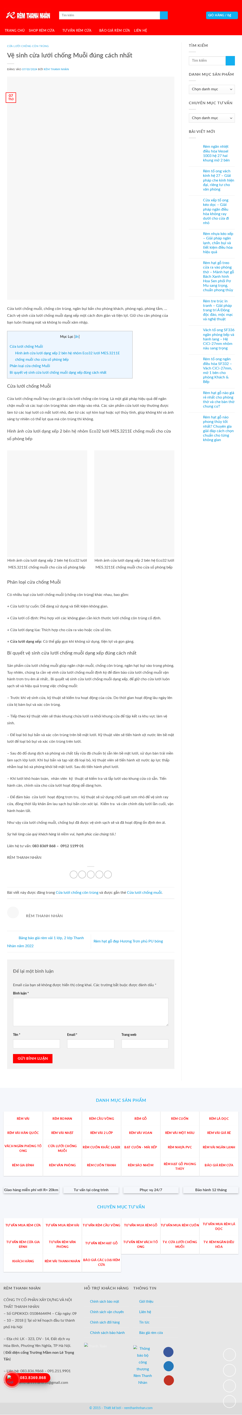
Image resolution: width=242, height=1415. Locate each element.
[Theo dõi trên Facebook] (168, 1352)
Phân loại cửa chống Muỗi (30, 366)
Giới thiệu (146, 1302)
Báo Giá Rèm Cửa (114, 30)
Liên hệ (145, 1312)
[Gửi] (164, 15)
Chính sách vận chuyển (107, 1312)
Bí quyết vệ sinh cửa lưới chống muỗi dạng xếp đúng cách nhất (58, 372)
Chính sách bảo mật (104, 1302)
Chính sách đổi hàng (105, 1322)
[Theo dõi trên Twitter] (169, 1366)
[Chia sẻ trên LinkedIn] (108, 874)
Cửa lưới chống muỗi (144, 892)
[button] (222, 15)
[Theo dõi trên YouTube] (169, 1380)
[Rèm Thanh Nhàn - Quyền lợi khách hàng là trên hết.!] (27, 15)
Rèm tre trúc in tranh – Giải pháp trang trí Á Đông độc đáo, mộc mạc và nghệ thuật (218, 310)
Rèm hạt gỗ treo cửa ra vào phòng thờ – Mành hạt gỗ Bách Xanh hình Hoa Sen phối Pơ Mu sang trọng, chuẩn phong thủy (218, 276)
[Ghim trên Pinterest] (99, 874)
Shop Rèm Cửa (42, 30)
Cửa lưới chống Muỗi (26, 346)
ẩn (77, 337)
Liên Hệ (140, 30)
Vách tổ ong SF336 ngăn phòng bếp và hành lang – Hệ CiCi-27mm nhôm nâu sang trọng (218, 339)
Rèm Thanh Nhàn (56, 69)
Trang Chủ (15, 30)
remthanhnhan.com (138, 1408)
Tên (16, 1035)
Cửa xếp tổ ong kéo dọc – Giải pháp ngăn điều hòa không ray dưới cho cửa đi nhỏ (216, 211)
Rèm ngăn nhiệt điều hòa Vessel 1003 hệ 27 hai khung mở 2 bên (216, 153)
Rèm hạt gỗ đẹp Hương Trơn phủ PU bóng (129, 941)
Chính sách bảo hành (107, 1333)
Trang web (128, 1035)
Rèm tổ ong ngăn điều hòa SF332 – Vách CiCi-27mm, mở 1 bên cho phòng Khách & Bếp (217, 370)
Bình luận (21, 993)
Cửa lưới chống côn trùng (28, 46)
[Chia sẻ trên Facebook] (74, 874)
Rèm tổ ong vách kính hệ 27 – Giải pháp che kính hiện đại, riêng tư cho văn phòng (218, 180)
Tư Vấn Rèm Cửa (77, 30)
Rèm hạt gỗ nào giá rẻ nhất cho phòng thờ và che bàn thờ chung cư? (218, 399)
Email (72, 1035)
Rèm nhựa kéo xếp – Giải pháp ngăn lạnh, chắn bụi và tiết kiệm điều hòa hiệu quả (218, 243)
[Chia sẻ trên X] (82, 874)
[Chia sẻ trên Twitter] (91, 874)
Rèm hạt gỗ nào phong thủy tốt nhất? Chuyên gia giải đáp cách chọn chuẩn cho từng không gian (218, 428)
